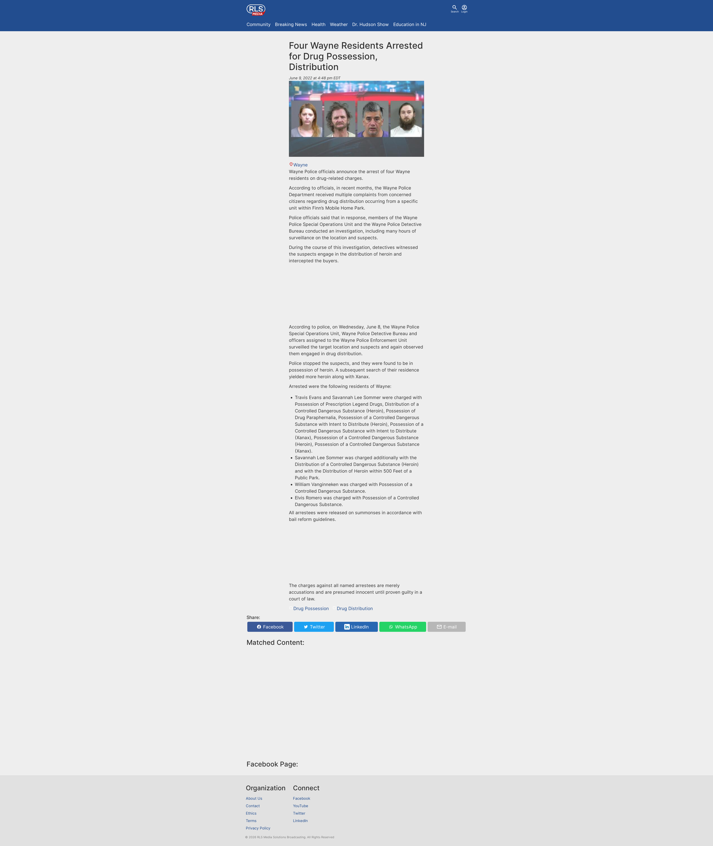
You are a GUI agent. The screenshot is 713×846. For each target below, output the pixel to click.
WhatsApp (405, 627)
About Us (254, 798)
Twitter (317, 627)
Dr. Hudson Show (370, 24)
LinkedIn (359, 627)
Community (259, 24)
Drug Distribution (355, 608)
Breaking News (291, 24)
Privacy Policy (258, 828)
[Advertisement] (356, 293)
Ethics (251, 813)
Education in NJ (409, 24)
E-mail (449, 627)
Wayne (300, 165)
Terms (251, 821)
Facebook (273, 627)
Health (318, 24)
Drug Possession (311, 608)
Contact (253, 806)
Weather (339, 24)
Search (455, 11)
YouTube (300, 806)
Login (464, 11)
